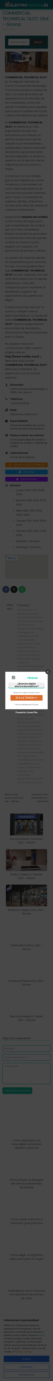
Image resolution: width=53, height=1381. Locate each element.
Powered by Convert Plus (27, 712)
